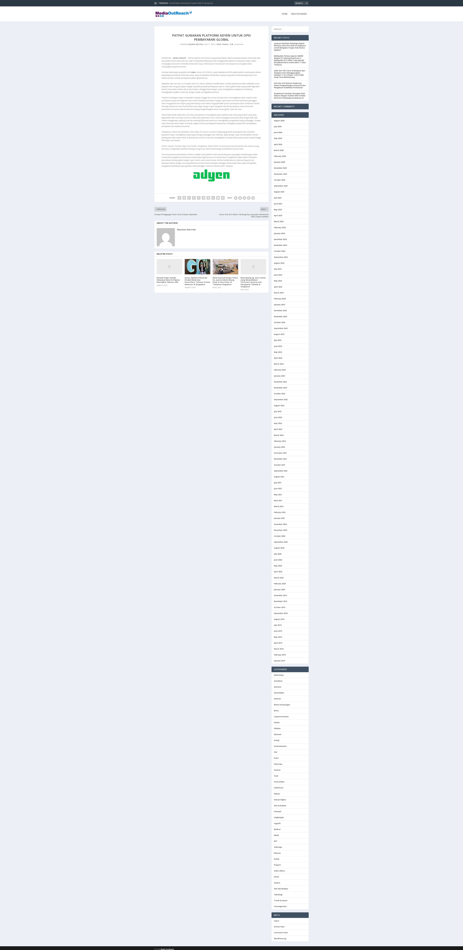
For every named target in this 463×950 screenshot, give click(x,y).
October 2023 (279, 322)
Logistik (277, 823)
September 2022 (281, 399)
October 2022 (279, 393)
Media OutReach (179, 58)
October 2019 (279, 607)
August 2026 (279, 120)
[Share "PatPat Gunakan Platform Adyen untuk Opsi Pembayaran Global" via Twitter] (184, 197)
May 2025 (278, 209)
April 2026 (278, 144)
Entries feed (279, 927)
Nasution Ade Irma (195, 44)
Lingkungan (279, 817)
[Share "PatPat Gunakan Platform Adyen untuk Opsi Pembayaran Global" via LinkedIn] (203, 197)
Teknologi (278, 894)
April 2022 (278, 429)
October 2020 (279, 536)
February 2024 (280, 298)
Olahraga (278, 847)
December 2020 (280, 524)
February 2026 (280, 156)
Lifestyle (277, 811)
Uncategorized (299, 14)
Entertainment (280, 746)
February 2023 (280, 370)
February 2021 (280, 512)
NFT (275, 841)
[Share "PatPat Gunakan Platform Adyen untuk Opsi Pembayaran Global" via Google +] (189, 197)
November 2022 (280, 388)
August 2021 (279, 477)
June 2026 (278, 132)
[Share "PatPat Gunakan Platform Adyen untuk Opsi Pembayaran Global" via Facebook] (179, 197)
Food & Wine (279, 782)
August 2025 (279, 192)
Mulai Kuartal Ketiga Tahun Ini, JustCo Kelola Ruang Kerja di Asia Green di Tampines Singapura (225, 281)
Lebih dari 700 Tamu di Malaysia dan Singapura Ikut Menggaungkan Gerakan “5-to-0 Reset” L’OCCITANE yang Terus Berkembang (289, 73)
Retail (276, 877)
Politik (276, 859)
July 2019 (277, 625)
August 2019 (279, 619)
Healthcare (278, 788)
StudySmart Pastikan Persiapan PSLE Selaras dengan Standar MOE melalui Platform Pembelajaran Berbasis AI (289, 95)
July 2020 (277, 554)
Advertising (278, 675)
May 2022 (278, 423)
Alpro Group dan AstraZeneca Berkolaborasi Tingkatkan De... (192, 3)
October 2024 (279, 251)
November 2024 (280, 245)
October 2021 (279, 465)
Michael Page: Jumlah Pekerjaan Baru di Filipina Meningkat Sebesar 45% (168, 280)
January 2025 (279, 233)
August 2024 (279, 263)
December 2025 (280, 168)
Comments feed (281, 932)
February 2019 (280, 655)
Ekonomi (277, 734)
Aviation (277, 699)
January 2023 (279, 376)
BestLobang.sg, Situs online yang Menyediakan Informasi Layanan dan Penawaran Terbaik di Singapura (253, 282)
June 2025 (278, 204)
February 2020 (280, 583)
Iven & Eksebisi (280, 805)
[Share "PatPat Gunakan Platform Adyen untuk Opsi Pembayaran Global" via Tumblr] (193, 197)
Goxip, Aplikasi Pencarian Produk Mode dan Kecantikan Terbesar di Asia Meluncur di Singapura (197, 281)
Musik (276, 835)
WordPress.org (280, 938)
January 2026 (279, 162)
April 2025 (278, 215)
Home (284, 14)
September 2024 (281, 257)
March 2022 (279, 435)
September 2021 (281, 471)
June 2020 (278, 560)
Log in (276, 921)
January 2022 (279, 447)
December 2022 (280, 382)
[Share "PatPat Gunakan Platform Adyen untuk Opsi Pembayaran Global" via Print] (222, 197)
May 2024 (278, 281)
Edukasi (277, 728)
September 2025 (281, 186)
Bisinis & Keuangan (282, 705)
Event (276, 758)
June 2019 (278, 631)
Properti (277, 865)
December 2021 (280, 453)
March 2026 (279, 150)
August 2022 (279, 405)
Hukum (277, 794)
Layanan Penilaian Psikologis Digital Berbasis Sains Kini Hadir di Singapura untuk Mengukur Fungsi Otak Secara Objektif (290, 46)
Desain (277, 722)
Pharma (277, 853)
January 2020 (279, 589)
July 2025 (277, 198)
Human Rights (280, 799)
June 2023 (278, 346)
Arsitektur (278, 681)
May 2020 (278, 566)
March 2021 (279, 506)
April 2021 (278, 500)
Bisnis (219, 44)
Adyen (193, 72)
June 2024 (278, 275)
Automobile (279, 693)
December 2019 (280, 595)
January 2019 (279, 661)
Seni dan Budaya (281, 889)
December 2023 (280, 310)
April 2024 (278, 287)
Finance (225, 44)
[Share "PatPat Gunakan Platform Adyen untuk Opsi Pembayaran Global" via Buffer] (208, 197)
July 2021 (277, 482)
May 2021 (278, 494)
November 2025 (280, 174)
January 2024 (279, 304)
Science (277, 883)
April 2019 (278, 643)
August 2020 (279, 548)
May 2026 (278, 138)
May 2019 (278, 637)
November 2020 (280, 530)
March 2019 (279, 649)
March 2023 (279, 364)
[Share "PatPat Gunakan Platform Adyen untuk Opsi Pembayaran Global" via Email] (218, 197)
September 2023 (281, 328)
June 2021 (278, 488)
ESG (275, 752)
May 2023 (278, 352)
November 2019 (280, 601)
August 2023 (279, 334)
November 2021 (280, 459)
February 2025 (280, 227)
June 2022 (278, 417)
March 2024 (279, 293)
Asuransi (277, 687)
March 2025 (279, 221)
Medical (277, 829)
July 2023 (277, 340)
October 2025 (279, 180)
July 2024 (277, 269)
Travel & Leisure (280, 900)
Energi (276, 740)
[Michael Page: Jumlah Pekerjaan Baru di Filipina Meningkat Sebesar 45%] (169, 266)
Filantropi (278, 764)
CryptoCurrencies (281, 716)
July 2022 (277, 411)
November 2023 (280, 316)
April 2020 (278, 571)
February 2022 (280, 441)
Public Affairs (279, 871)
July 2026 (277, 126)
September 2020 (281, 542)
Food (276, 776)
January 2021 (279, 518)
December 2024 (280, 239)
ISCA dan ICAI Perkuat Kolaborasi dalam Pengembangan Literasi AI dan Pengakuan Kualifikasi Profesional (290, 85)
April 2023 (278, 358)
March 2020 (279, 578)
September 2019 (281, 613)
